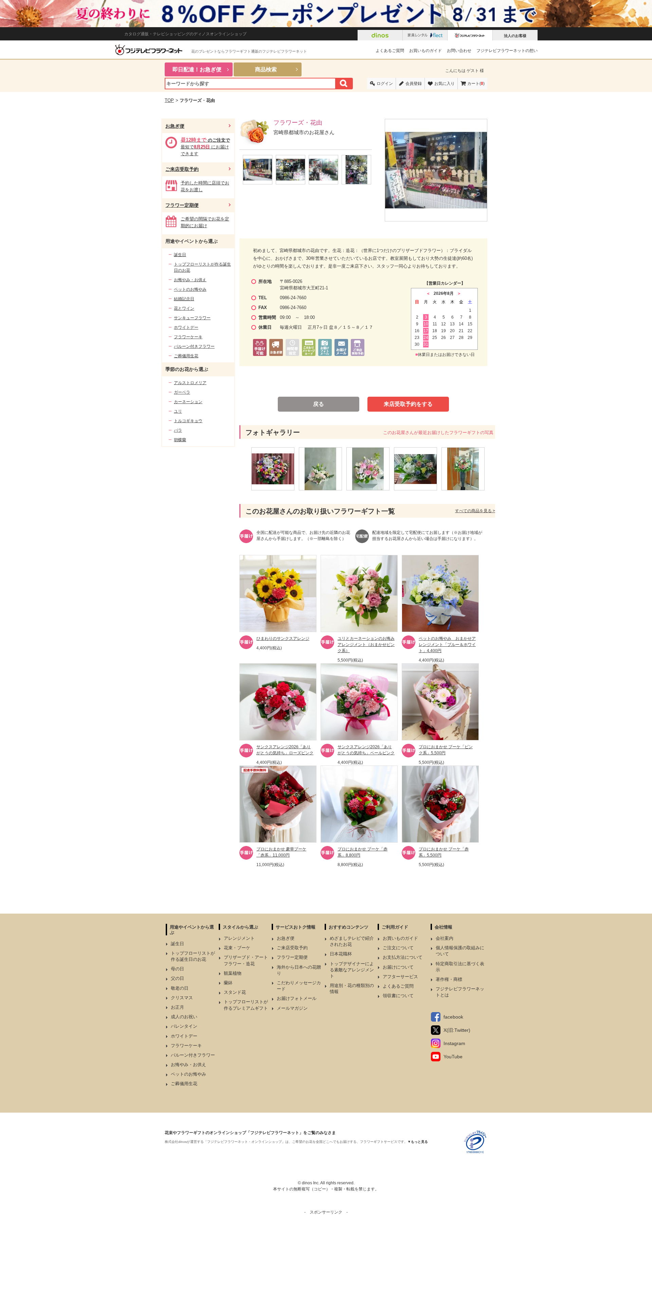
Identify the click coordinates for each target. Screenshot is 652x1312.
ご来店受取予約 (182, 169)
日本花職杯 (341, 953)
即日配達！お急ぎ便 (197, 69)
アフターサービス (400, 976)
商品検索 (266, 69)
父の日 (177, 978)
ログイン (385, 83)
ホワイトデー (186, 327)
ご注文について (398, 947)
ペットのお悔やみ (190, 289)
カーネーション (188, 401)
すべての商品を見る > (475, 510)
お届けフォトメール (296, 998)
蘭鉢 (228, 982)
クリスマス (182, 997)
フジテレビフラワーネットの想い (507, 50)
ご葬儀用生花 (186, 356)
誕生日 (180, 254)
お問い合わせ (459, 50)
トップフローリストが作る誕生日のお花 (202, 267)
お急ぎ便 (174, 126)
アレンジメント (239, 938)
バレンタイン (184, 1026)
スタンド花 (235, 992)
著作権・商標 (449, 979)
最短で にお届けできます (205, 147)
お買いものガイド (425, 50)
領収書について (398, 995)
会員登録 (413, 83)
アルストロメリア (190, 382)
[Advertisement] (326, 1262)
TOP (169, 100)
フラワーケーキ (188, 337)
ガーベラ (182, 392)
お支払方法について (402, 957)
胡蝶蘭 (180, 439)
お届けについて (398, 967)
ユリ (178, 411)
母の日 (177, 968)
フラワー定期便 (182, 205)
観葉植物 (232, 973)
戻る (318, 404)
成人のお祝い (184, 1016)
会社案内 (444, 938)
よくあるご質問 (390, 50)
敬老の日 (179, 988)
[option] (275, 468)
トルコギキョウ (188, 420)
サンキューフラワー (192, 318)
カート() (476, 83)
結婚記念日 (184, 298)
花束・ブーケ (237, 947)
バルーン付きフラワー (194, 346)
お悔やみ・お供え (190, 279)
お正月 (177, 1007)
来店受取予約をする (408, 404)
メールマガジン (292, 1008)
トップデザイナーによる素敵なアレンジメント (352, 969)
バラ (178, 430)
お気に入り (444, 83)
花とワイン (184, 308)
